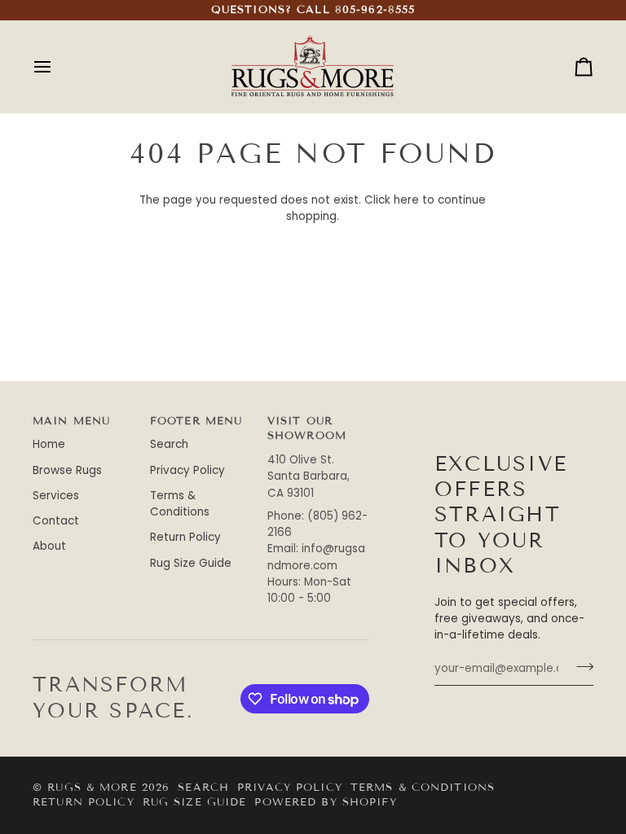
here (406, 200)
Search (169, 444)
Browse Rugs (67, 470)
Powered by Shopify (325, 802)
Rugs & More (91, 787)
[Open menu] (57, 66)
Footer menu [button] (196, 421)
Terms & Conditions (179, 504)
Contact (56, 521)
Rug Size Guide (190, 563)
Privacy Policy (187, 470)
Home (49, 444)
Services (56, 495)
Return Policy (185, 537)
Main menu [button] (71, 421)
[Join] (579, 667)
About (49, 546)
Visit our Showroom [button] (306, 429)
